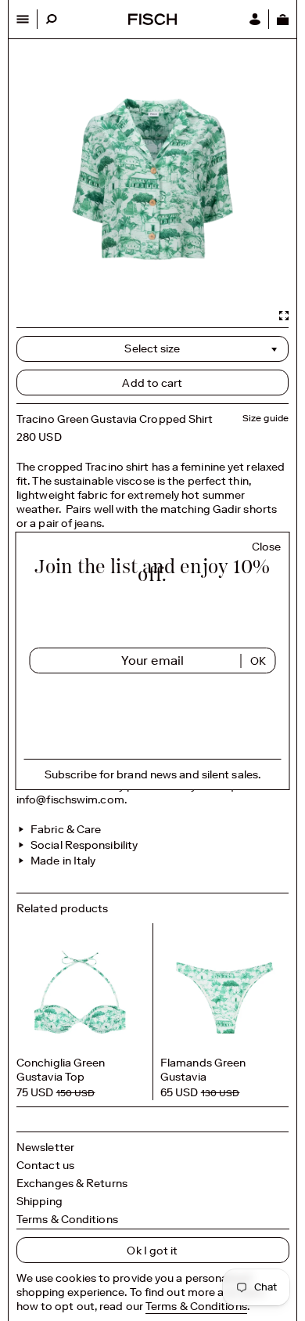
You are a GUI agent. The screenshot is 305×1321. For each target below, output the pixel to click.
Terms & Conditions (67, 1219)
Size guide (265, 418)
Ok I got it (152, 1250)
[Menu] (23, 19)
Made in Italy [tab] (61, 861)
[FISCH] (152, 20)
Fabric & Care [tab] (64, 829)
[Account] (255, 19)
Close (267, 547)
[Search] (51, 19)
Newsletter (45, 1147)
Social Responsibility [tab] (83, 845)
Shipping (39, 1201)
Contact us (45, 1165)
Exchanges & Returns (71, 1183)
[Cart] (282, 19)
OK (258, 661)
